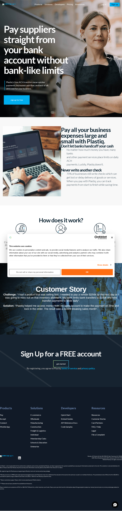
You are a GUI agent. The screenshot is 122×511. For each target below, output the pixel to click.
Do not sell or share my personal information (34, 272)
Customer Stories (99, 419)
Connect (3, 423)
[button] (104, 4)
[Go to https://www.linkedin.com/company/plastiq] (19, 458)
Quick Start (65, 415)
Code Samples (67, 427)
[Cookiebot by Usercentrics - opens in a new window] (96, 237)
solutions (48, 4)
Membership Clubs (38, 438)
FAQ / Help (96, 427)
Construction (35, 427)
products (38, 4)
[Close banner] (112, 237)
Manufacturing (36, 423)
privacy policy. (88, 368)
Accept (3, 419)
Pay (1, 415)
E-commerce (35, 415)
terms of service (69, 368)
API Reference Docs (69, 423)
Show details (102, 265)
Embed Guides (67, 419)
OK (87, 272)
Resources (96, 415)
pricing (70, 4)
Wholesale (34, 419)
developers (60, 4)
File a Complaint (98, 434)
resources (79, 4)
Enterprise (34, 446)
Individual (34, 434)
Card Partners (97, 423)
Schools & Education (38, 442)
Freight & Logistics (38, 431)
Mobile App (5, 427)
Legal (94, 431)
